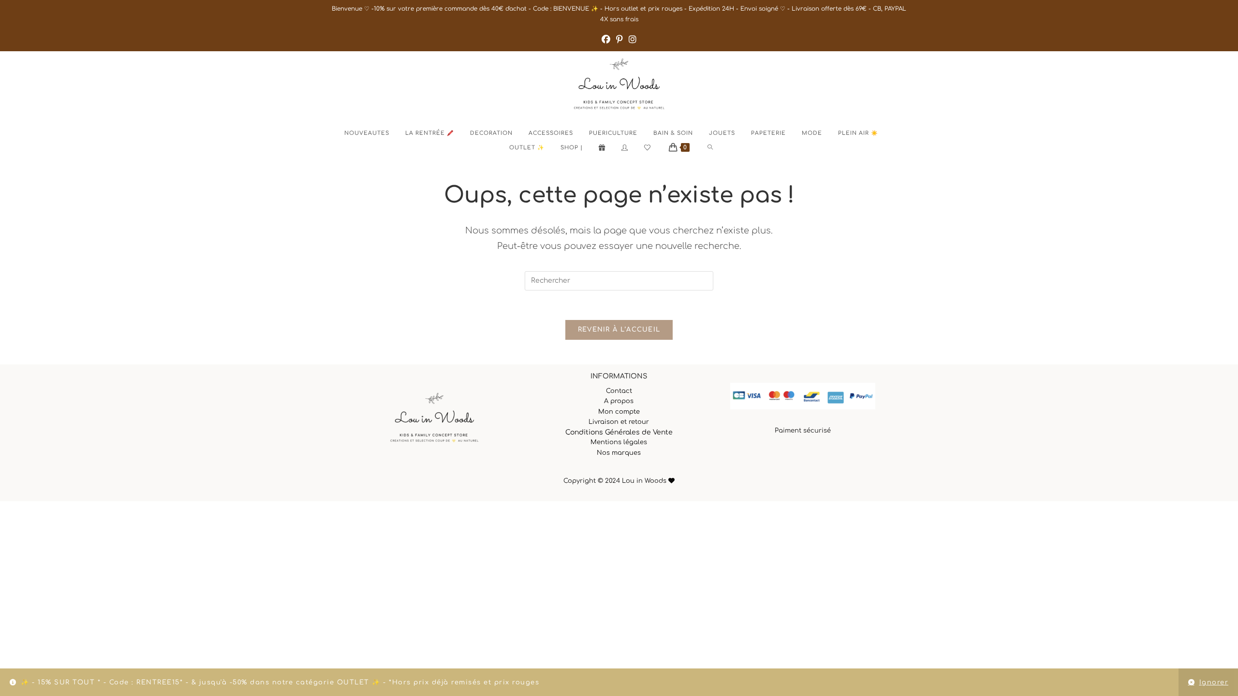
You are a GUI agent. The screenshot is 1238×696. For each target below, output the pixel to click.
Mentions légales (618, 442)
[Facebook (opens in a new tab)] (606, 39)
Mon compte (619, 411)
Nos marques (619, 453)
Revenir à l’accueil (619, 329)
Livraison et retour (619, 422)
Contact (619, 391)
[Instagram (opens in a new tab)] (632, 39)
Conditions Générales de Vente (619, 432)
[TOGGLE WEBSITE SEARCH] (718, 148)
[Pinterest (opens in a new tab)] (619, 39)
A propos (619, 401)
